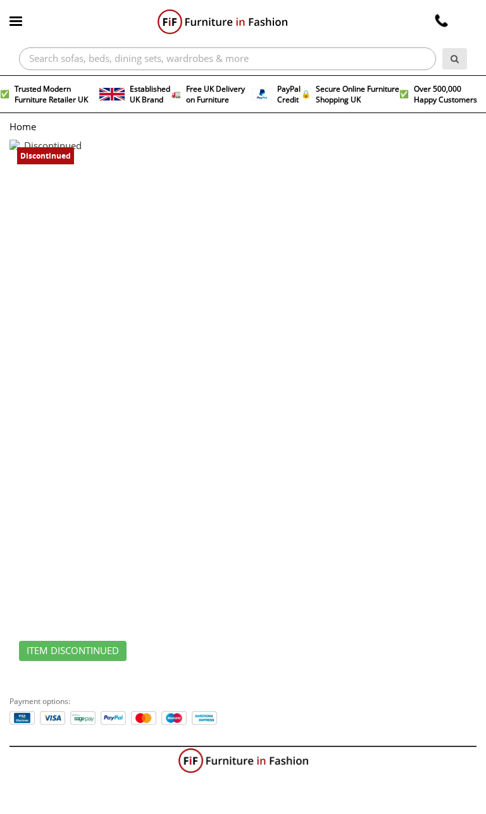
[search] (454, 59)
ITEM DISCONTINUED (73, 651)
